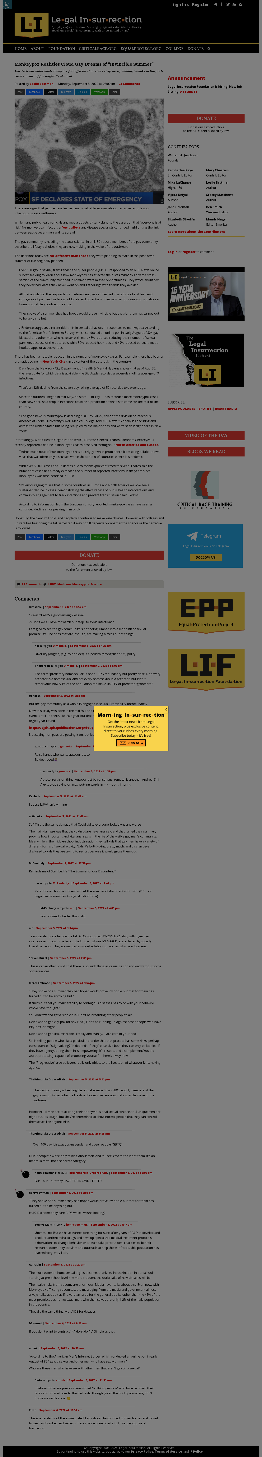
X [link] (166, 709)
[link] (131, 710)
